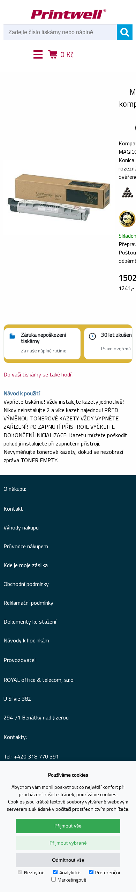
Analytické (70, 872)
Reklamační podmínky (28, 603)
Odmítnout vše (68, 860)
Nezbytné (34, 872)
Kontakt (13, 508)
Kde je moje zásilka (25, 565)
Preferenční (107, 872)
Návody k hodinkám (26, 640)
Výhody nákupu (21, 527)
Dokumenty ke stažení (29, 621)
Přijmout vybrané (68, 843)
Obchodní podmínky (26, 584)
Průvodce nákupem (25, 546)
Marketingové (72, 879)
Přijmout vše (68, 826)
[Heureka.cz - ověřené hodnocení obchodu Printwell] (93, 64)
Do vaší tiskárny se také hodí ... (39, 374)
